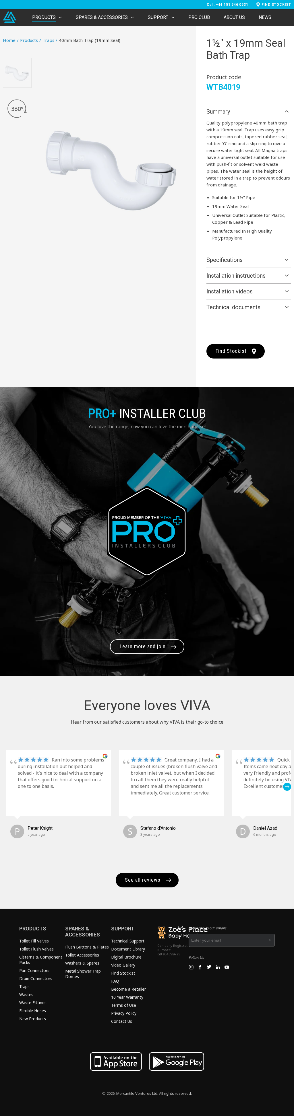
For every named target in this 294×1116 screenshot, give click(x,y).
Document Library (128, 949)
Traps (49, 40)
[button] (7, 787)
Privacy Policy (123, 1013)
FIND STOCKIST (276, 5)
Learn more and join (143, 646)
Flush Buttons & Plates (87, 947)
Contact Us (121, 1021)
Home (11, 40)
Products (30, 40)
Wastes (26, 994)
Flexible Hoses (32, 1010)
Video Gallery (123, 965)
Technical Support (127, 941)
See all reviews (142, 880)
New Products (32, 1018)
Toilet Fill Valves (34, 941)
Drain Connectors (35, 978)
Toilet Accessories (82, 955)
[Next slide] (184, 168)
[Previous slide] (43, 168)
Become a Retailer (128, 989)
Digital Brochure (126, 957)
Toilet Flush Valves (36, 949)
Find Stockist (231, 351)
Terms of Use (123, 1005)
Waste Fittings (33, 1002)
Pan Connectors (34, 970)
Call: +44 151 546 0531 (227, 5)
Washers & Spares (82, 963)
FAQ (115, 981)
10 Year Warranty (127, 997)
